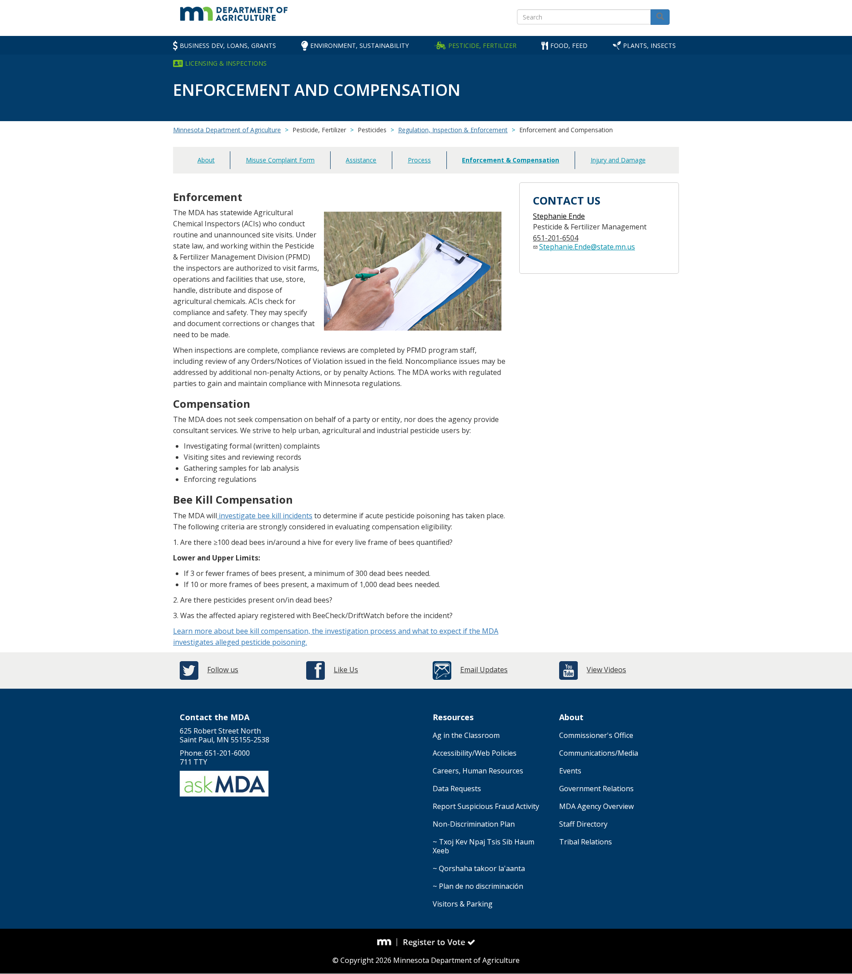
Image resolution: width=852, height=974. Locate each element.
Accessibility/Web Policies (475, 753)
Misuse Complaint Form (280, 160)
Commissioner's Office (596, 735)
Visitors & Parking (463, 904)
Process (419, 160)
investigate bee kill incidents (264, 516)
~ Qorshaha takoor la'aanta (479, 868)
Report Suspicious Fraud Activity (486, 806)
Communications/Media (598, 753)
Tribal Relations (585, 842)
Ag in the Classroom (466, 735)
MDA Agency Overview (596, 806)
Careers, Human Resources (478, 771)
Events (570, 771)
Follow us (222, 669)
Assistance (361, 160)
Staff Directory (583, 824)
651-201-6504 (555, 238)
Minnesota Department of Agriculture (227, 130)
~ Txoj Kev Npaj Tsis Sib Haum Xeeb (483, 846)
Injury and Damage (618, 160)
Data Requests (457, 788)
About (206, 160)
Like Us (346, 669)
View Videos (606, 669)
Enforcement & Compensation (510, 160)
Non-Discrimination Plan (474, 824)
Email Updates (484, 669)
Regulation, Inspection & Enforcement (453, 130)
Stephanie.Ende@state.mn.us (587, 247)
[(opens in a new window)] (387, 942)
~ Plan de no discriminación (478, 886)
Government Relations (596, 788)
